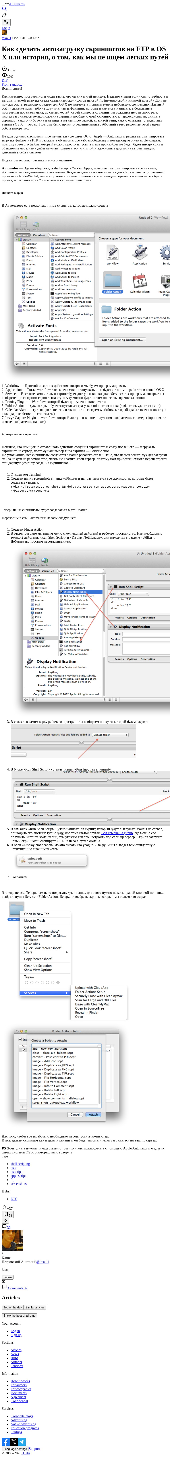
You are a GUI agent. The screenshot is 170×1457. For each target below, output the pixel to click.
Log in (15, 1331)
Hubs (14, 1358)
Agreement (18, 1397)
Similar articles (34, 1307)
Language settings (15, 1449)
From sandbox (12, 84)
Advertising (19, 1420)
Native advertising (23, 1424)
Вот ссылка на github (117, 833)
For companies (21, 1389)
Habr (26, 1453)
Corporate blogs (22, 1416)
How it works (20, 1381)
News (15, 1354)
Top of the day (13, 1307)
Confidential (19, 1401)
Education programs (25, 1428)
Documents (19, 1393)
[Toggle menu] (3, 5)
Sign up (16, 1335)
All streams (17, 4)
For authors (19, 1385)
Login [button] (6, 28)
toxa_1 (6, 38)
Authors (16, 1362)
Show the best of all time (19, 1315)
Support (34, 1449)
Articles (16, 1350)
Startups (16, 1432)
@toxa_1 (42, 1262)
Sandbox (17, 1366)
